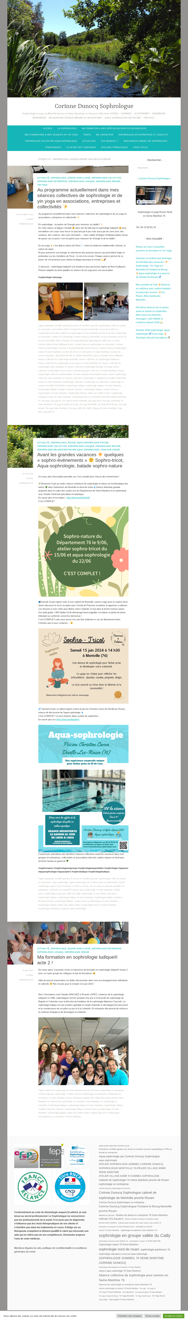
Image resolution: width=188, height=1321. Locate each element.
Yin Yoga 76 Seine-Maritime (74, 401)
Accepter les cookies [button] (174, 1316)
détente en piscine (106, 1215)
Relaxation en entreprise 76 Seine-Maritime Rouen (117, 1227)
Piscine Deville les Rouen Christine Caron (141, 1219)
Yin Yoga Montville (87, 404)
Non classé (83, 177)
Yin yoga (45, 401)
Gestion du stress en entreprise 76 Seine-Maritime (85, 352)
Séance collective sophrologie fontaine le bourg (90, 367)
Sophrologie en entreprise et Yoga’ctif (143, 135)
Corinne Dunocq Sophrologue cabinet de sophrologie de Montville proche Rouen (127, 1195)
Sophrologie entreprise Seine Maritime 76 (113, 1241)
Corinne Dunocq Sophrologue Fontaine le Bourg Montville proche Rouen (135, 1208)
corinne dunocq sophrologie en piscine (114, 1188)
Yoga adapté (103, 1299)
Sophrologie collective (106, 177)
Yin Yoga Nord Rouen (108, 404)
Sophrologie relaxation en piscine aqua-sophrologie (62, 908)
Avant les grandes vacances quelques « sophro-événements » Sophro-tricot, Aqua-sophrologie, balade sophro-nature (80, 460)
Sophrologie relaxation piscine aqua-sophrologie (68, 449)
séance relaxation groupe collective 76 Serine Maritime (91, 371)
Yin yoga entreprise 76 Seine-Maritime (148, 1292)
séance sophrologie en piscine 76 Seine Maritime (118, 1288)
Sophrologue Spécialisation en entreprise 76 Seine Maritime (120, 1267)
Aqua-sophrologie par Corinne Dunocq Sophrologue (93, 882)
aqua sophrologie (60, 882)
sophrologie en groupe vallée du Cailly (62, 894)
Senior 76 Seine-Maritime (49, 382)
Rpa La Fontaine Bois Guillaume (108, 355)
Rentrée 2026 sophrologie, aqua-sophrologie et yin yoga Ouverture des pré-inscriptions (153, 334)
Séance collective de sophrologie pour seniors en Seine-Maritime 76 (69, 363)
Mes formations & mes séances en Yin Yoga (51, 135)
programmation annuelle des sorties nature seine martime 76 (139, 1223)
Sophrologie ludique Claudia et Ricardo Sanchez (60, 389)
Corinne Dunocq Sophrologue (94, 106)
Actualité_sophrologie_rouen (56, 177)
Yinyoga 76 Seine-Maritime (104, 408)
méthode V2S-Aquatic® (60, 890)
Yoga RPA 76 (48, 412)
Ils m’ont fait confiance (81, 147)
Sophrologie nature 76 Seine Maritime (98, 905)
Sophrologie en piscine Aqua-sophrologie (51, 141)
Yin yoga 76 (56, 401)
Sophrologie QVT (98, 1113)
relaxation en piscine (144, 1227)
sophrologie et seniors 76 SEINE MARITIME (145, 1241)
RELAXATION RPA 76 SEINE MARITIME (74, 355)
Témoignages (53, 147)
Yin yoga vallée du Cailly (80, 408)
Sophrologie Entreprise (52, 181)
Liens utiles (140, 147)
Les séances (108, 141)
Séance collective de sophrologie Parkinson (99, 359)
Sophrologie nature (107, 446)
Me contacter (104, 135)
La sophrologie (67, 128)
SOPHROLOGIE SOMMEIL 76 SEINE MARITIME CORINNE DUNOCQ (131, 1260)
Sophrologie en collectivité (96, 382)
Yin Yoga (42, 184)
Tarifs (87, 135)
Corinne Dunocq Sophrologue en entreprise (94, 344)
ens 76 (92, 886)
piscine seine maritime (108, 1223)
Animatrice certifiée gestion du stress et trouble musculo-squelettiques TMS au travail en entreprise (135, 1150)
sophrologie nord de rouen (119, 1249)
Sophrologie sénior (108, 181)
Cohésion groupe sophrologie (52, 1094)
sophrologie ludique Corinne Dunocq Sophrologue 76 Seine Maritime (86, 901)
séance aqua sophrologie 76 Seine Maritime (92, 890)
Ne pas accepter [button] (153, 1316)
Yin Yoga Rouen (158, 1296)
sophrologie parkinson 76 (155, 1249)
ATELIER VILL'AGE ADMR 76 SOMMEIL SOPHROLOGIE (129, 1176)
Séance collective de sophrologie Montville (58, 359)
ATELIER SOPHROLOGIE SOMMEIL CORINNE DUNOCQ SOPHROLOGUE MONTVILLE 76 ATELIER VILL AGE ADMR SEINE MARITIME (132, 1168)
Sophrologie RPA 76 (81, 397)
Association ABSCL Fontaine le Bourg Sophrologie (75, 329)
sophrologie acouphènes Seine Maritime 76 (139, 1230)
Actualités (89, 141)
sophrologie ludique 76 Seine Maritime (103, 385)
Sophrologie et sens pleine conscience (99, 894)
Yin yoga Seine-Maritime (56, 408)
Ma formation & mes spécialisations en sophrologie (114, 128)
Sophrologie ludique (81, 181)
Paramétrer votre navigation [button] (129, 1316)
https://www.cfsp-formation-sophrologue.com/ (26, 1152)
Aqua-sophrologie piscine (93, 442)
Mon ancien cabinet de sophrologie (146, 141)
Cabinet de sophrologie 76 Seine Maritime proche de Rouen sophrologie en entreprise (84, 1090)
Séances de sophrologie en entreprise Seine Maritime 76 (76, 1101)
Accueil (48, 128)
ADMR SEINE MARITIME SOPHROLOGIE (114, 1146)
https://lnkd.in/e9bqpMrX (67, 719)
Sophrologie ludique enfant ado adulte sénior (89, 393)
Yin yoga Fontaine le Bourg (65, 404)
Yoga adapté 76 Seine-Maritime (121, 1299)
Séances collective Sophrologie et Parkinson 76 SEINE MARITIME (95, 378)
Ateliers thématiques (114, 147)
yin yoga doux (94, 401)
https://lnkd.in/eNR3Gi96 (78, 497)
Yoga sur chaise (110, 449)
